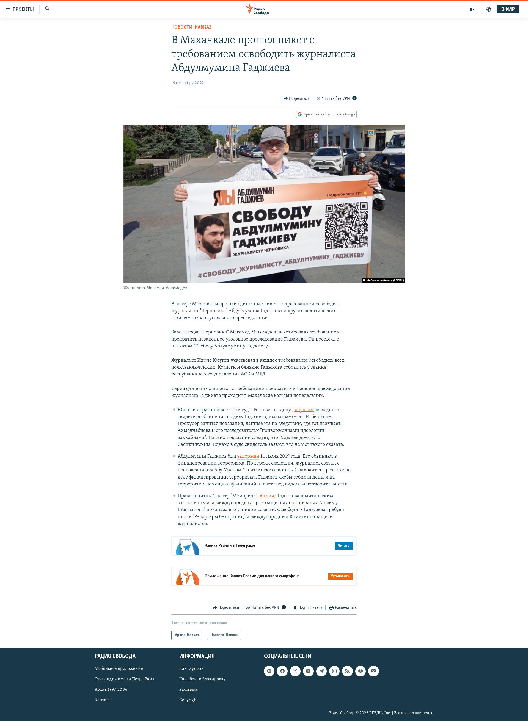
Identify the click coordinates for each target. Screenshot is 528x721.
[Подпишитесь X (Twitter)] (295, 671)
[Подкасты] (360, 671)
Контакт (103, 700)
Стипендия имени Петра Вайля (125, 679)
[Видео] (472, 9)
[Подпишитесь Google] (269, 671)
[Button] (297, 98)
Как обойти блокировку (202, 679)
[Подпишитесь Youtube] (308, 671)
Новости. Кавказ (191, 27)
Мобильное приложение (119, 669)
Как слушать (191, 669)
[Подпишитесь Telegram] (321, 671)
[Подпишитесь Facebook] (282, 671)
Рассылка (188, 690)
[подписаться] (373, 671)
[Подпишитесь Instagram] (334, 671)
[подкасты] (488, 9)
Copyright (188, 700)
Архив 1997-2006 (111, 690)
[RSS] (347, 671)
